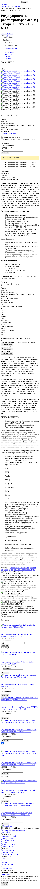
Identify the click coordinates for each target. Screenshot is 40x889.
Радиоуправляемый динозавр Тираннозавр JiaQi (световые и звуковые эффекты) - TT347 (19, 731)
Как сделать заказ (7, 838)
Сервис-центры (7, 846)
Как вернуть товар (8, 852)
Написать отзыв (7, 345)
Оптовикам (5, 862)
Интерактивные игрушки (10, 6)
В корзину (5, 153)
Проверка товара (7, 850)
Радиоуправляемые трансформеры (22, 570)
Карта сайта (5, 832)
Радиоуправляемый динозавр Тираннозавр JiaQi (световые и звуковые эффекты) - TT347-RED (19, 764)
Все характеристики (8, 133)
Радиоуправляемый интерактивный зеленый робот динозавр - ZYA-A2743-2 (18, 791)
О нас (3, 858)
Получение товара (8, 844)
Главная (4, 4)
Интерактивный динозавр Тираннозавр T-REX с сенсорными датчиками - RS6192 (19, 708)
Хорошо (4, 885)
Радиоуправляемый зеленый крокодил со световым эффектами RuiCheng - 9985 (16, 814)
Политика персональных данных (13, 830)
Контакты (4, 860)
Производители (7, 864)
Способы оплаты (7, 840)
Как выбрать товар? (8, 836)
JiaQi (8, 36)
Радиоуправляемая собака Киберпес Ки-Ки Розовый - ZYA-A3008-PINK (17, 635)
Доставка (4, 842)
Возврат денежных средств (11, 854)
